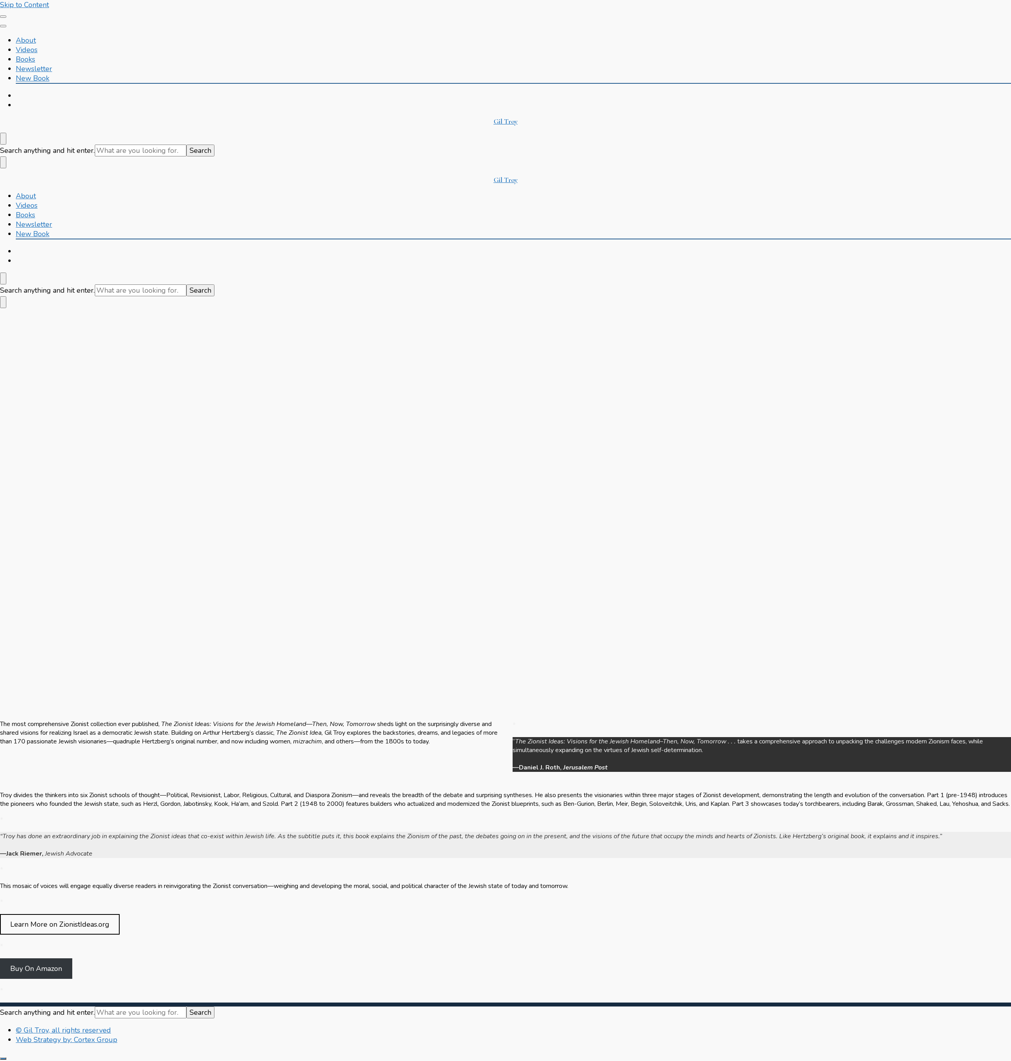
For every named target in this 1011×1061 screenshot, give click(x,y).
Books (25, 59)
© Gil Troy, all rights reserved (63, 1030)
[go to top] (3, 1058)
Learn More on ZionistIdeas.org (59, 924)
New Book (32, 78)
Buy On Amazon (36, 968)
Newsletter (34, 68)
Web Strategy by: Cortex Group (66, 1039)
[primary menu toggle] (3, 16)
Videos (27, 50)
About (26, 40)
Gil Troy (506, 121)
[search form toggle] (3, 139)
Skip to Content (24, 4)
